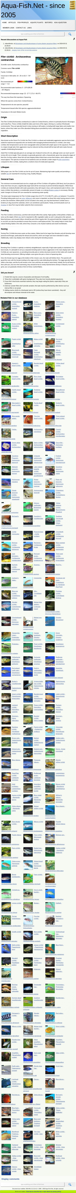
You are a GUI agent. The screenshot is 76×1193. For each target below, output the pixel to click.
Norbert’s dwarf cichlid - (55, 407)
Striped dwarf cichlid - (38, 865)
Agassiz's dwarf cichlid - (11, 368)
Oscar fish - (59, 445)
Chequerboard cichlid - (53, 613)
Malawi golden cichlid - (33, 810)
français (72, 6)
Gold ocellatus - (16, 787)
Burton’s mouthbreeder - (16, 686)
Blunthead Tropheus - (15, 1135)
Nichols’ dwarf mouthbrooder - (11, 1002)
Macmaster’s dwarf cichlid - (11, 407)
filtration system (54, 190)
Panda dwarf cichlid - (32, 407)
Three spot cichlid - (60, 557)
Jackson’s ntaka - (10, 582)
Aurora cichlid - (16, 797)
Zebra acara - (16, 864)
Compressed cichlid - (54, 329)
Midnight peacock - (16, 470)
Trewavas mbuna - (32, 764)
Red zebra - (54, 1018)
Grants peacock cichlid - (16, 495)
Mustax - (31, 907)
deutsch (72, 1)
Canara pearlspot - (37, 636)
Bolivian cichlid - (16, 546)
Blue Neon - (54, 949)
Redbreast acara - (37, 776)
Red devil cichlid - (60, 342)
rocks (23, 198)
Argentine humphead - (54, 672)
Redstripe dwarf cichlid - (33, 394)
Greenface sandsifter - (37, 787)
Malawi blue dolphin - (38, 605)
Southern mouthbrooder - (33, 1003)
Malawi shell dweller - (32, 1031)
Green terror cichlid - (60, 316)
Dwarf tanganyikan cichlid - (60, 1123)
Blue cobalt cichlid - (37, 798)
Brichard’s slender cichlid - (60, 1099)
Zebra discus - (33, 1099)
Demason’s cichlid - (10, 1018)
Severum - (15, 718)
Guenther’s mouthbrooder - (33, 521)
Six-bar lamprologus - (11, 921)
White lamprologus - (33, 328)
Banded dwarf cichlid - (33, 368)
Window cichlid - (60, 1147)
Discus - (32, 1085)
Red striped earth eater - (16, 671)
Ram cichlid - (11, 852)
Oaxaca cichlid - (16, 1169)
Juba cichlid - (55, 1057)
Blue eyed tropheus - (37, 1122)
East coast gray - (32, 1057)
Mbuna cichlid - (33, 826)
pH (59, 196)
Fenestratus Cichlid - (38, 1147)
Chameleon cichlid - (60, 494)
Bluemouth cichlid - (16, 353)
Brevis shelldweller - (11, 879)
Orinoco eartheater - (37, 506)
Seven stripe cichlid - (11, 447)
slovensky (72, 8)
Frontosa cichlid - (60, 594)
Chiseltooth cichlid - (60, 535)
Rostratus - (10, 648)
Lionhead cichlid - (16, 1083)
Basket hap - (38, 850)
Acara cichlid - (16, 326)
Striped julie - (16, 751)
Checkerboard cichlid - (16, 621)
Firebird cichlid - (60, 459)
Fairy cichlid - (33, 879)
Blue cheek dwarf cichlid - (33, 381)
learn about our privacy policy (52, 1191)
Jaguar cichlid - (38, 947)
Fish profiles (23, 22)
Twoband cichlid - (16, 1147)
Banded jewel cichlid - (38, 697)
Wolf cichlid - (16, 947)
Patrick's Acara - (15, 316)
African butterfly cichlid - (53, 354)
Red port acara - (38, 557)
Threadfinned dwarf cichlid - (55, 394)
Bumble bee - (55, 1002)
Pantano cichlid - (59, 708)
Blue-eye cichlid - (16, 594)
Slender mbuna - (32, 1018)
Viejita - (9, 434)
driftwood (29, 198)
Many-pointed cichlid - (60, 546)
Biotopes (48, 22)
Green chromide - (59, 636)
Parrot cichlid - (38, 729)
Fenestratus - (60, 987)
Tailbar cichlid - (16, 1158)
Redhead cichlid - (60, 1158)
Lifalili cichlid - (60, 696)
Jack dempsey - (16, 557)
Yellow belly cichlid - (16, 1122)
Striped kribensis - (54, 973)
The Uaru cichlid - (33, 1136)
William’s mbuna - (59, 798)
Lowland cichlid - (15, 708)
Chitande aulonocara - (38, 459)
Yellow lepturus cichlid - (60, 507)
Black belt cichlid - (38, 1158)
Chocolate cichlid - (60, 730)
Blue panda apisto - (10, 420)
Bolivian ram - (55, 839)
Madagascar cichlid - (38, 961)
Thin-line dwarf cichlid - (33, 420)
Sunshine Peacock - (16, 459)
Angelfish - (60, 1042)
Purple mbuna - (11, 839)
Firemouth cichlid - (38, 1111)
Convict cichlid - (60, 433)
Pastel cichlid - (16, 342)
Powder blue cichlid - (10, 1044)
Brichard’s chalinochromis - (10, 522)
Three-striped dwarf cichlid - (55, 420)
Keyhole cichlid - (16, 568)
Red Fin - (53, 569)
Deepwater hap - (32, 989)
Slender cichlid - (16, 605)
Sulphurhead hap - (60, 935)
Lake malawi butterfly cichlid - (38, 471)
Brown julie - (16, 740)
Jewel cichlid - (16, 696)
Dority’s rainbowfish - (38, 671)
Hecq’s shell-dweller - (33, 894)
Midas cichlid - (38, 342)
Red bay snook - (15, 988)
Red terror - (38, 545)
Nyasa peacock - (38, 483)
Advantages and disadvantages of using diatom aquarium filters (36, 43)
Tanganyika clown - (16, 636)
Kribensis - (32, 973)
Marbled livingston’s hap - (54, 921)
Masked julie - (38, 751)
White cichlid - (60, 1134)
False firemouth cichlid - (38, 354)
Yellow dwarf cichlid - (54, 368)
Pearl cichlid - (38, 646)
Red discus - (10, 1099)
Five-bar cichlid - (31, 922)
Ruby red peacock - (59, 483)
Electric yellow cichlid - (55, 764)
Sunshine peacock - (59, 470)
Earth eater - (16, 1068)
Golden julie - (60, 740)
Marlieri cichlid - (38, 741)
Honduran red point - (60, 582)
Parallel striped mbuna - (55, 826)
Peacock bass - (38, 534)
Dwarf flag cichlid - (15, 776)
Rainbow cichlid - (16, 730)
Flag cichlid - (38, 837)
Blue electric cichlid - (10, 826)
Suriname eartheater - (38, 660)
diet (7, 174)
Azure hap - (54, 1070)
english (72, 4)
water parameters (63, 159)
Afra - (37, 593)
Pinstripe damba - (60, 961)
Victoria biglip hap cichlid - (38, 685)
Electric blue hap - (32, 1070)
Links (29, 28)
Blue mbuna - (11, 764)
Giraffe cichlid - (11, 936)
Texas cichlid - (38, 707)
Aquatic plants (36, 22)
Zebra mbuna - (16, 808)
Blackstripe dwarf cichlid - (55, 381)
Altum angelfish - (38, 1043)
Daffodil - (53, 907)
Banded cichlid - (38, 718)
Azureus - (31, 569)
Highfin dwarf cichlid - (11, 394)
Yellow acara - (60, 304)
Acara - (37, 304)
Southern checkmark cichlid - (59, 521)
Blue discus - (54, 1085)
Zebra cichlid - (60, 1110)
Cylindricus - (10, 894)
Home (4, 22)
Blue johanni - (55, 812)
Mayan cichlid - (60, 786)
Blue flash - (16, 1110)
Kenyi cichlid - (55, 1031)
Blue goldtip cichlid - (32, 936)
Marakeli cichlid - (15, 961)
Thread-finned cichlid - (16, 305)
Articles (12, 22)
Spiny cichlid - (38, 445)
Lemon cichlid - (11, 907)
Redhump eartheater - (60, 660)
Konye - (60, 750)
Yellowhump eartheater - (16, 660)
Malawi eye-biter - (32, 623)
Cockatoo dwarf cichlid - (11, 381)
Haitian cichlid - (60, 850)
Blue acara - (38, 315)
